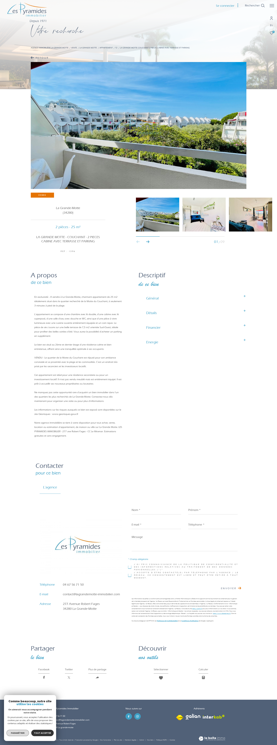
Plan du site (118, 740)
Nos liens (150, 740)
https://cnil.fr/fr (197, 608)
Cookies (172, 740)
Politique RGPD (161, 740)
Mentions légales (131, 740)
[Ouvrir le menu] (272, 5)
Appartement (106, 48)
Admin (142, 740)
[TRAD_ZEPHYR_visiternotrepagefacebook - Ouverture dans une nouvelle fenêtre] (129, 716)
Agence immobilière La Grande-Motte (49, 48)
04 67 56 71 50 (73, 584)
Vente (74, 48)
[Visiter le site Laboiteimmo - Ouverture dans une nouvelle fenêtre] (212, 738)
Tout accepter (42, 733)
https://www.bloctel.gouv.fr (222, 613)
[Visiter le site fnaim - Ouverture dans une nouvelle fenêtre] (179, 716)
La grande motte (88, 48)
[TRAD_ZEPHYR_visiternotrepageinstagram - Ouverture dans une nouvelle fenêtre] (137, 716)
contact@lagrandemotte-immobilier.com (91, 594)
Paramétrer (18, 733)
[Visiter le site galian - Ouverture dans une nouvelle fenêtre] (193, 717)
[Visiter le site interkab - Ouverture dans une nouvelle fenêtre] (214, 717)
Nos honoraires (105, 740)
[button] (148, 241)
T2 (116, 48)
